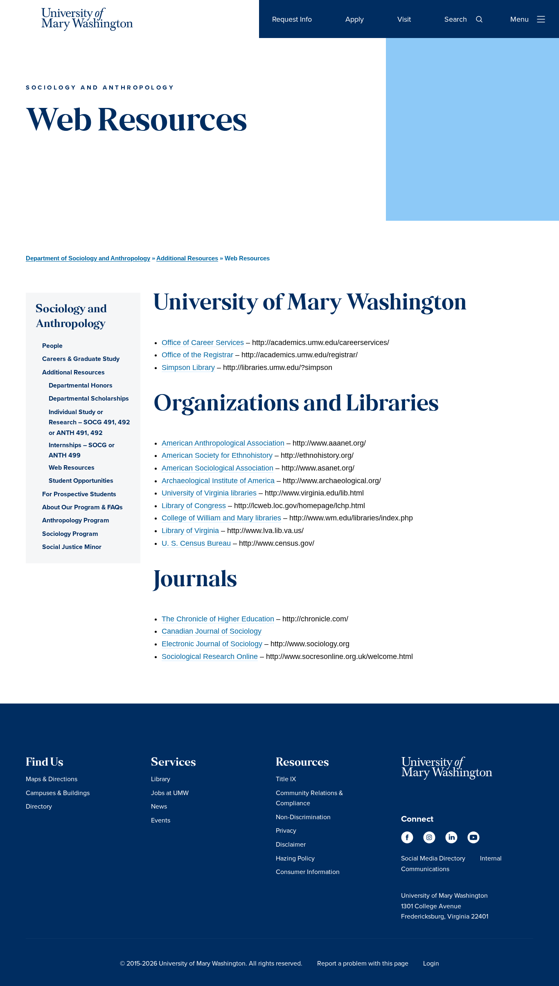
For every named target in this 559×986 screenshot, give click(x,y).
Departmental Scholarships (89, 398)
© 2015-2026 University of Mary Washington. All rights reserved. (211, 963)
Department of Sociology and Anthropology (88, 258)
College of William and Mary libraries (221, 518)
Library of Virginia (190, 531)
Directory (39, 806)
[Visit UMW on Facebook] (408, 841)
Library (160, 778)
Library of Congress (194, 506)
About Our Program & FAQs (82, 507)
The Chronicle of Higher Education (218, 619)
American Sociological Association (217, 468)
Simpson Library (188, 367)
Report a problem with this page (362, 963)
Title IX (286, 778)
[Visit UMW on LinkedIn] (452, 841)
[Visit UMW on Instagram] (430, 841)
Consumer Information (308, 871)
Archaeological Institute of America (218, 481)
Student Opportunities (81, 480)
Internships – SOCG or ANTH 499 (82, 450)
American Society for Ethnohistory (217, 455)
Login (431, 963)
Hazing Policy (295, 858)
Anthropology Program (75, 520)
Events (160, 820)
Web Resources (72, 467)
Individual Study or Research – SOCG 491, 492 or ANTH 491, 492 (89, 422)
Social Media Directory (433, 858)
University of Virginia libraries (209, 493)
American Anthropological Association (223, 443)
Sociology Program (70, 533)
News (159, 806)
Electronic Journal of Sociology (212, 644)
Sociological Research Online (210, 656)
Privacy (286, 830)
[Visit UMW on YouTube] (473, 841)
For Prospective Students (79, 494)
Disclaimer (291, 844)
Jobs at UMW (170, 792)
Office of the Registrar (197, 355)
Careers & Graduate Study (80, 358)
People (52, 345)
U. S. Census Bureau (196, 543)
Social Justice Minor (71, 546)
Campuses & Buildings (58, 792)
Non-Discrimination (303, 816)
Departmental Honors (81, 385)
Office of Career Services (203, 342)
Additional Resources (187, 258)
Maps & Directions (51, 778)
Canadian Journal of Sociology (211, 631)
